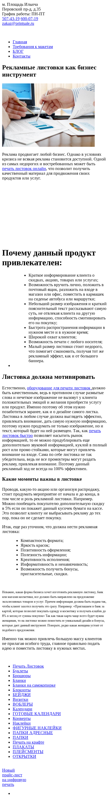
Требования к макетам (33, 46)
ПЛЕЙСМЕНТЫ (28, 751)
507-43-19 (11, 18)
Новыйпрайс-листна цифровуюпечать (14, 777)
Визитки (20, 699)
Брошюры (22, 675)
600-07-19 (29, 18)
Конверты (22, 718)
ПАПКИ (20, 737)
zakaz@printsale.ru (18, 23)
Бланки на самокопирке (34, 685)
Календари (22, 709)
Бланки (19, 680)
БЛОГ (18, 51)
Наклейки (22, 723)
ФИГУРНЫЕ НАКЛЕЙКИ (37, 728)
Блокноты (22, 690)
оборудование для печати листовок (59, 388)
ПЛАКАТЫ (23, 747)
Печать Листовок (28, 666)
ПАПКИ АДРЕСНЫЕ (33, 732)
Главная (20, 42)
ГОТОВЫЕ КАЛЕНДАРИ (37, 713)
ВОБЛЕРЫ (23, 704)
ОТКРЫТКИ (24, 756)
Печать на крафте (28, 742)
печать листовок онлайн (24, 168)
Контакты (21, 56)
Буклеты (20, 671)
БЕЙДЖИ (22, 694)
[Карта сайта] (15, 793)
